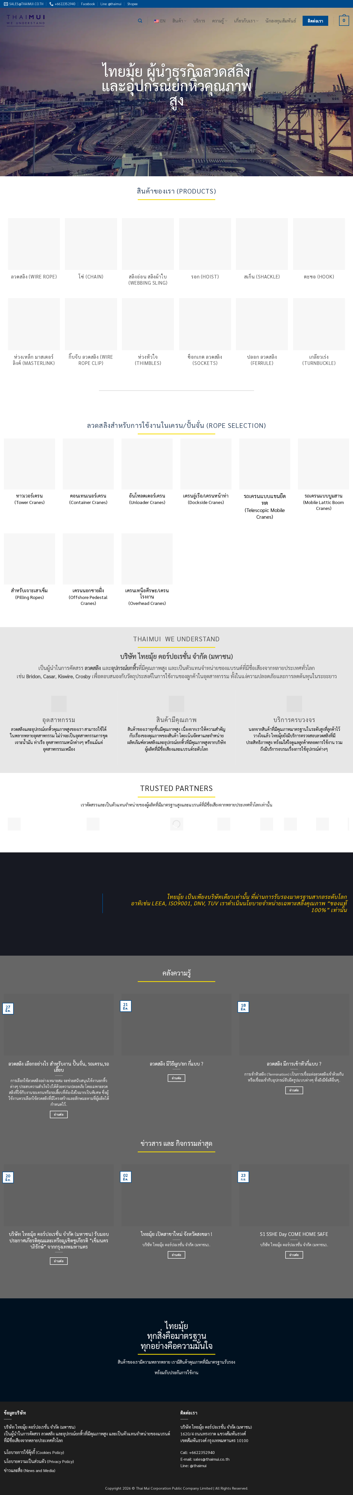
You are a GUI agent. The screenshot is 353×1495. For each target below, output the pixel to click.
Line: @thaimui (111, 4)
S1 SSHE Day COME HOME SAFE (294, 1234)
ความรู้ (218, 20)
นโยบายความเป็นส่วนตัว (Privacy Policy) (39, 1461)
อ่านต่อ (59, 1114)
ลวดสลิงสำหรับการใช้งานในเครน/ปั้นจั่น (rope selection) (176, 425)
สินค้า (177, 20)
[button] (140, 21)
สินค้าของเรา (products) (176, 191)
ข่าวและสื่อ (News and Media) (29, 1470)
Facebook (88, 4)
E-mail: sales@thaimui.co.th (204, 1459)
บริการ (199, 20)
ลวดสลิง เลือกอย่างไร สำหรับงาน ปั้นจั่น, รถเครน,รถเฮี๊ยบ (59, 1066)
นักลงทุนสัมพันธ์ (280, 20)
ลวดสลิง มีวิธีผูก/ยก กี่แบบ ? (176, 1063)
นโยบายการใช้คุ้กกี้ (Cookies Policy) (34, 1452)
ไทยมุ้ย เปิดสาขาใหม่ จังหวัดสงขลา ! (176, 1234)
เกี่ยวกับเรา (244, 20)
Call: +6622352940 (197, 1452)
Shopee (132, 4)
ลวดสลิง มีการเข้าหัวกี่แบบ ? (294, 1063)
